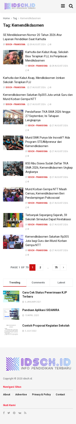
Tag (15, 18)
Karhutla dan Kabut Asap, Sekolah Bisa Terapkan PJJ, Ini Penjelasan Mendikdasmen (46, 56)
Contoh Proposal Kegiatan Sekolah (46, 325)
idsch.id (27, 378)
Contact (60, 394)
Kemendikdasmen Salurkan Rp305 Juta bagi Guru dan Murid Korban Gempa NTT (47, 241)
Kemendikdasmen (30, 18)
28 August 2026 (37, 44)
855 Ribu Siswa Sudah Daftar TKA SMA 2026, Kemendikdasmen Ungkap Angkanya (49, 168)
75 (56, 267)
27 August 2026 (37, 87)
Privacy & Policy (41, 394)
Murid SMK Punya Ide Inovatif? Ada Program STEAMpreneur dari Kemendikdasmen (47, 142)
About (6, 394)
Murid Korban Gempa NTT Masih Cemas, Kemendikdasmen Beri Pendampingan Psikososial (46, 193)
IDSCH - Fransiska (15, 44)
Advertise (21, 394)
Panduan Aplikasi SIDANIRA (40, 310)
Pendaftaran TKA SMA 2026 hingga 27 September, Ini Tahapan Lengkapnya (47, 116)
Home (6, 18)
